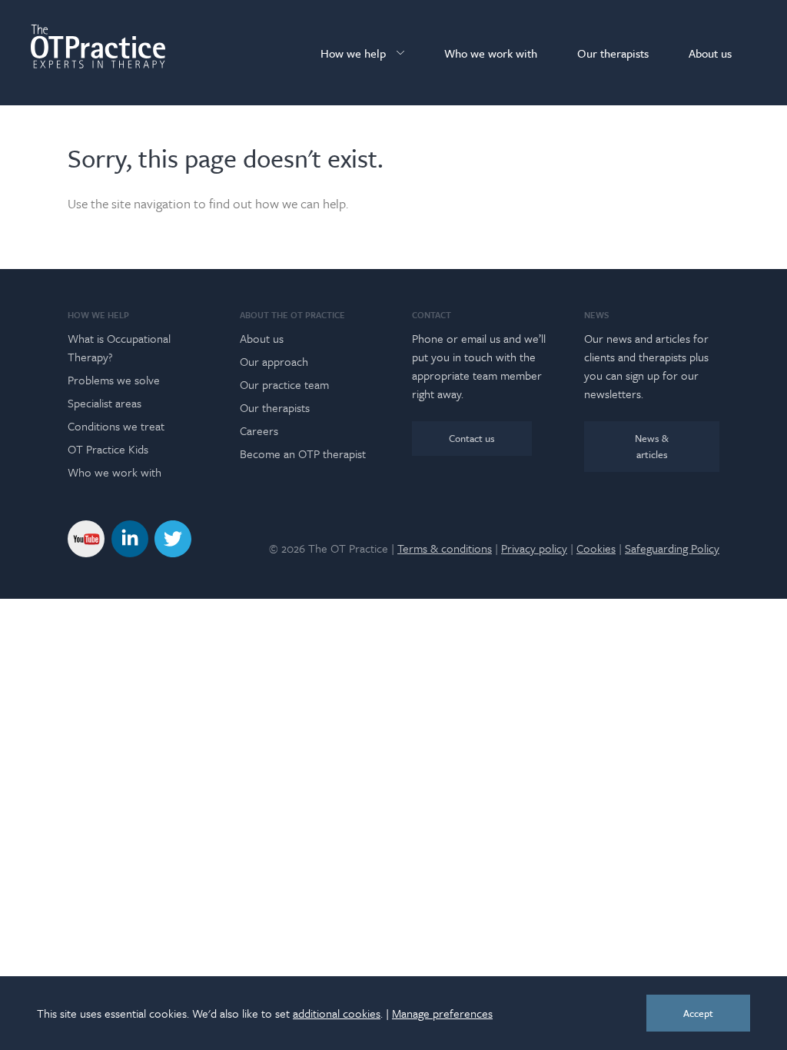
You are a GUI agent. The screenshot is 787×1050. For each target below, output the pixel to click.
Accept (698, 1013)
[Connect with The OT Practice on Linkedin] (129, 537)
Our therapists (613, 53)
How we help (353, 53)
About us (710, 53)
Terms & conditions (444, 548)
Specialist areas (104, 402)
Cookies (596, 548)
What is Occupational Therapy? (119, 347)
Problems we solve (114, 379)
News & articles (652, 446)
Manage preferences (442, 1013)
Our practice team (284, 384)
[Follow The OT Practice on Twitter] (172, 537)
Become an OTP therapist (303, 453)
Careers (259, 430)
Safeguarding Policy (672, 548)
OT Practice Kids (108, 448)
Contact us (472, 438)
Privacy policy (534, 548)
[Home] (98, 46)
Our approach (274, 361)
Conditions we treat (116, 425)
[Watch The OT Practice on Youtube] (86, 537)
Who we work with (490, 53)
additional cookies (336, 1013)
